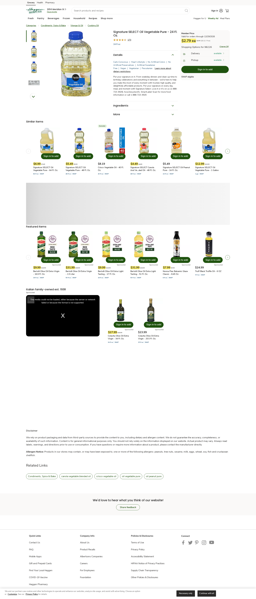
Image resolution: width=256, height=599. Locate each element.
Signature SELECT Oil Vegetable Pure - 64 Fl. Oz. (45, 169)
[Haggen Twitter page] (190, 542)
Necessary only (185, 593)
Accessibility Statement (142, 556)
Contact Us (34, 542)
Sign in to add (205, 69)
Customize (12, 594)
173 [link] (129, 40)
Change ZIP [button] (224, 46)
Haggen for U (199, 18)
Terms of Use (137, 542)
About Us (84, 542)
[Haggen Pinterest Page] (197, 542)
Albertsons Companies (91, 556)
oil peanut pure (153, 476)
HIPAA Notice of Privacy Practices (147, 563)
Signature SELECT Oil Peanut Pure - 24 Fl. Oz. (176, 169)
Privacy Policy (138, 549)
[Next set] (227, 151)
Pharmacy (50, 2)
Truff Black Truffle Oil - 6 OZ (208, 271)
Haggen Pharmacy (38, 584)
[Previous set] (28, 151)
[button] (57, 9)
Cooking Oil (93, 25)
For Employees (87, 570)
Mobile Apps (35, 556)
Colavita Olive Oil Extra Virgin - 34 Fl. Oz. (118, 337)
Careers (84, 563)
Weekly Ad (213, 18)
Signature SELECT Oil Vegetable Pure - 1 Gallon (207, 169)
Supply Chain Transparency (144, 570)
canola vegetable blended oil (76, 476)
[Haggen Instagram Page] (204, 542)
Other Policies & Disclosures (144, 577)
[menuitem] (31, 18)
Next (33, 96)
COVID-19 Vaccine (38, 577)
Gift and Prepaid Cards (40, 563)
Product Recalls (87, 549)
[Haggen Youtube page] (211, 542)
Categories (31, 25)
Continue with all (206, 593)
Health (40, 2)
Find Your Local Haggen (40, 570)
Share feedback (128, 507)
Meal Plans (225, 18)
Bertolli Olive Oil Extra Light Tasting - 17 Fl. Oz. (110, 273)
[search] (186, 10)
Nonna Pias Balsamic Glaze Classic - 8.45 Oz (175, 273)
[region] (128, 593)
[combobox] (130, 10)
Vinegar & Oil (77, 25)
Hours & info (52, 12)
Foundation (85, 577)
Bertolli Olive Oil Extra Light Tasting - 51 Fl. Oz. (143, 273)
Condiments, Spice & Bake (53, 25)
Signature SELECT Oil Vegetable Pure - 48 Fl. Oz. (78, 169)
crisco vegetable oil (106, 476)
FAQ (31, 549)
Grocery (31, 2)
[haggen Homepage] (35, 11)
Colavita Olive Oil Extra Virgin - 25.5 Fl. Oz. (148, 337)
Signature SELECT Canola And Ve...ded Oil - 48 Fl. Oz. (143, 169)
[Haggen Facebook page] (184, 542)
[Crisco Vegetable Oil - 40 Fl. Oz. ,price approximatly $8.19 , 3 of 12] (112, 151)
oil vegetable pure (131, 476)
